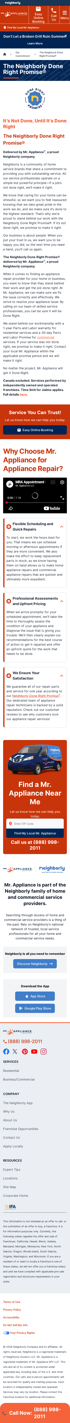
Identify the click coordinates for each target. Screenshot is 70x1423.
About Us (10, 1120)
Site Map (9, 1187)
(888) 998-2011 (25, 1041)
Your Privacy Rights (22, 1332)
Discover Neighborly (32, 964)
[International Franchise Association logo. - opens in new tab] (10, 1207)
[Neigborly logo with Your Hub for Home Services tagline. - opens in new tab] (53, 869)
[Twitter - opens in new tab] (15, 1051)
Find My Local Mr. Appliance (35, 833)
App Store (37, 996)
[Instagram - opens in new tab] (43, 1051)
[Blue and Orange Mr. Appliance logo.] (17, 869)
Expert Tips (11, 1169)
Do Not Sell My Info (15, 1325)
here (23, 394)
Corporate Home (15, 1196)
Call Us (54, 17)
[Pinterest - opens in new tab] (25, 1051)
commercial (45, 337)
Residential (11, 1071)
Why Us (8, 1111)
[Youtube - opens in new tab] (34, 1051)
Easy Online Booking (38, 17)
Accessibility (11, 1317)
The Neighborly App (18, 1103)
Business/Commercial (19, 1079)
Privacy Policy (12, 1309)
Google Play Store (37, 1008)
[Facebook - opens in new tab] (6, 1051)
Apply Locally (13, 1146)
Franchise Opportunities (20, 1129)
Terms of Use (11, 1301)
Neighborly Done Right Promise (36, 696)
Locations (10, 1178)
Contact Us (11, 1137)
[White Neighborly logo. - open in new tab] (13, 3)
